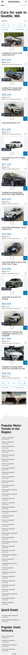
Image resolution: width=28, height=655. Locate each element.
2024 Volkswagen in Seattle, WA (9, 534)
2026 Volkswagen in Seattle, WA (9, 594)
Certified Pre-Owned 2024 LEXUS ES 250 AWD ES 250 (13, 368)
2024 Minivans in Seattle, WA (8, 573)
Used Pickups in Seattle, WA (8, 650)
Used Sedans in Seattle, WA (8, 641)
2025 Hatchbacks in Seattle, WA (9, 490)
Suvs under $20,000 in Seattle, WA (10, 616)
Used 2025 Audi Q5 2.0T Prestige (11, 298)
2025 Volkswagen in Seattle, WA (9, 495)
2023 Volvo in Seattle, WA (8, 521)
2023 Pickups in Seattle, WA (8, 586)
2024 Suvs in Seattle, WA (8, 442)
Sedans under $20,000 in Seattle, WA (10, 620)
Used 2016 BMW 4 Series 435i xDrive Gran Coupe (14, 263)
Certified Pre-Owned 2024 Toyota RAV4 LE (12, 54)
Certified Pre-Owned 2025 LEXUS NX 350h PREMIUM (13, 193)
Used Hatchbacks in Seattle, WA (9, 645)
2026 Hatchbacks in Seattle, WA (9, 564)
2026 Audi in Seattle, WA (7, 568)
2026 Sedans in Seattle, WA (8, 547)
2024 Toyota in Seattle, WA (8, 455)
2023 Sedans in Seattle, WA (8, 508)
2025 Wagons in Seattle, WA (8, 581)
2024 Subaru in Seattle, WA (8, 529)
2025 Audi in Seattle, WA (7, 451)
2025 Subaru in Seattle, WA (8, 503)
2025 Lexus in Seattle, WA (8, 525)
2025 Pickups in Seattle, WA (8, 577)
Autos (2, 5)
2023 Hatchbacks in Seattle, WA (9, 512)
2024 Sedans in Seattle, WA (8, 469)
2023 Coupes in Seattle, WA (8, 599)
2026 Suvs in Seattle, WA (8, 464)
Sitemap (14, 653)
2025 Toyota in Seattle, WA (8, 460)
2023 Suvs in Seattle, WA (8, 447)
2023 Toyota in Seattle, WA (8, 499)
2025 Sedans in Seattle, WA (8, 486)
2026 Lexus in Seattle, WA (8, 560)
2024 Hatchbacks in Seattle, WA (9, 555)
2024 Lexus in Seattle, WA (8, 482)
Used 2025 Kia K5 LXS (11, 123)
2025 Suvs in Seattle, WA (8, 438)
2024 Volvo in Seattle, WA (8, 538)
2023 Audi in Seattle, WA (7, 516)
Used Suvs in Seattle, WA (8, 637)
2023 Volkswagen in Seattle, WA (9, 542)
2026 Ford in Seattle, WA (7, 603)
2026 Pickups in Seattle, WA (8, 590)
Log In (20, 5)
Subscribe (25, 5)
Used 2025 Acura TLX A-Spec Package (13, 158)
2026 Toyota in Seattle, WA (8, 473)
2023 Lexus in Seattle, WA (8, 477)
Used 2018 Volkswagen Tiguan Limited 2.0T (14, 228)
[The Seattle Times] (14, 2)
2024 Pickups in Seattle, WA (8, 551)
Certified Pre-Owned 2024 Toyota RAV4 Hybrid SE (12, 89)
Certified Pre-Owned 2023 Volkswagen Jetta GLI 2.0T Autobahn (12, 333)
